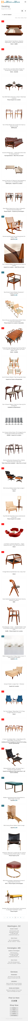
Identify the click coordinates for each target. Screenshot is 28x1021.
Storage (14, 1011)
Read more (14, 45)
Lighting (14, 1013)
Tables (14, 1009)
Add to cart (14, 129)
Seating (14, 1007)
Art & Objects (14, 1015)
